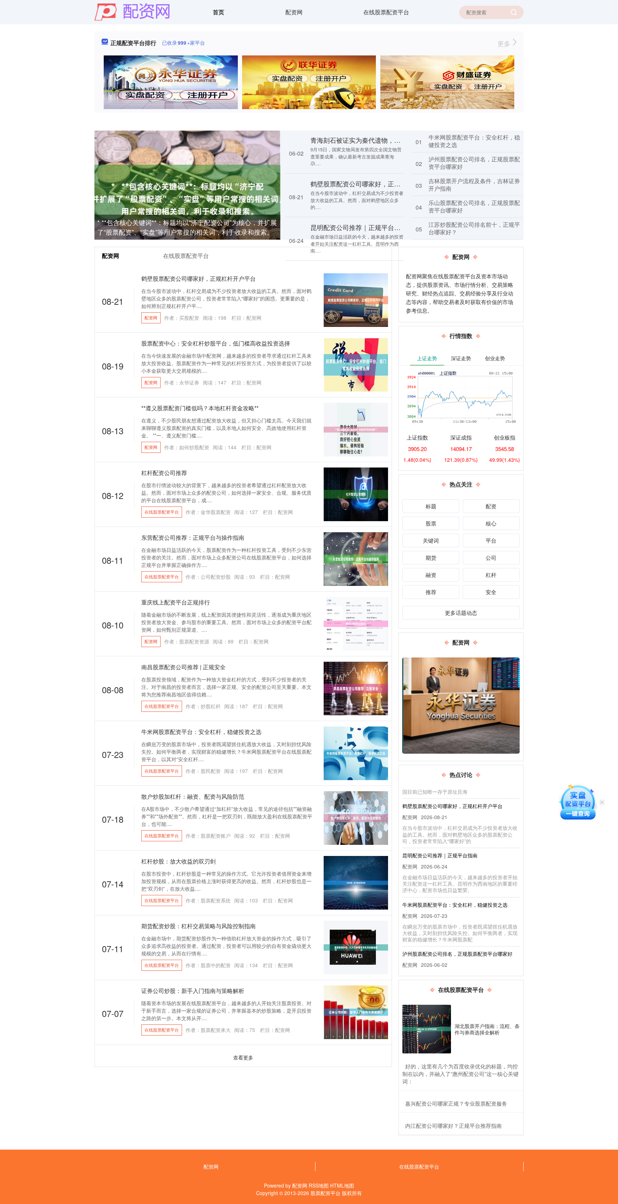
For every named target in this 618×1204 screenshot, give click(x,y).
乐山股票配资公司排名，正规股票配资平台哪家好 (474, 206)
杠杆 (491, 574)
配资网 (294, 12)
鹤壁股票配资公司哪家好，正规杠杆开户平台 (374, 183)
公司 (491, 557)
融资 (431, 574)
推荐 (431, 592)
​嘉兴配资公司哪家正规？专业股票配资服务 (456, 1103)
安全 (491, 592)
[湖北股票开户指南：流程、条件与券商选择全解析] (426, 1029)
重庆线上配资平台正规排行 (175, 602)
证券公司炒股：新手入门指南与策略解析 (192, 991)
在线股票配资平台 (386, 12)
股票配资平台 (325, 1192)
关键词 (431, 540)
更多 (504, 43)
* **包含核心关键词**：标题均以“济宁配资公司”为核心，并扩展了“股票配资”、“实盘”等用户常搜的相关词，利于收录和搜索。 (187, 226)
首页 (218, 12)
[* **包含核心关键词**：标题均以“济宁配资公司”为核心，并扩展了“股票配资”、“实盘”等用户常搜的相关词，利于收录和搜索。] (187, 191)
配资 (491, 506)
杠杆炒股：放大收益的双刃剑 (178, 861)
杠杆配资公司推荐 (164, 473)
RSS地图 (319, 1185)
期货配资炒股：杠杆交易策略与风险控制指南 (198, 926)
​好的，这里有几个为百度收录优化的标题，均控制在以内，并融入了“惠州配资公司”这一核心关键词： (460, 1073)
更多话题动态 (461, 612)
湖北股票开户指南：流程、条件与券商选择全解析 (487, 1029)
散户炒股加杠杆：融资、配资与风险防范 (192, 796)
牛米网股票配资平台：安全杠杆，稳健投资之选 (474, 141)
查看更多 (243, 1057)
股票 (431, 523)
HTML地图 (342, 1185)
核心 (491, 523)
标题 (431, 506)
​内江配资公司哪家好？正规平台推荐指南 (453, 1125)
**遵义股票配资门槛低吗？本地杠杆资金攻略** (200, 408)
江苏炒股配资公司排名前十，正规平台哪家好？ (474, 228)
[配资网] (132, 11)
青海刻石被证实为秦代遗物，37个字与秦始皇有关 (381, 140)
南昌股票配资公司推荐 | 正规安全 (183, 667)
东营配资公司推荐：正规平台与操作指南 (192, 537)
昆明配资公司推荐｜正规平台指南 (358, 227)
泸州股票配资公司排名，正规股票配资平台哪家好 (474, 163)
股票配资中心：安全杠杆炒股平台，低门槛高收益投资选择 (215, 343)
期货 (431, 557)
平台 (491, 540)
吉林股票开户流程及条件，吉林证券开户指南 (474, 184)
